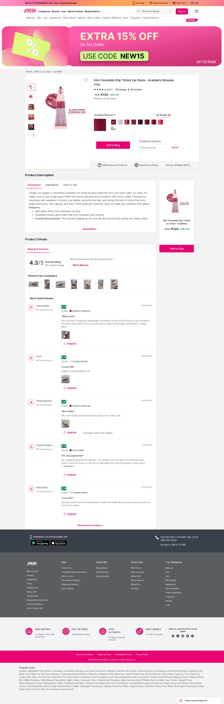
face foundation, (100, 677)
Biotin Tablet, (72, 686)
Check (174, 147)
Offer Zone (136, 568)
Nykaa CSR (32, 592)
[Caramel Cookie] (133, 122)
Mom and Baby (172, 588)
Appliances (171, 584)
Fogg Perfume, (136, 686)
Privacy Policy (142, 654)
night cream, (73, 680)
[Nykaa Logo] (30, 10)
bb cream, (132, 671)
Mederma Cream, (34, 683)
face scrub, (171, 680)
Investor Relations (35, 604)
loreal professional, (134, 674)
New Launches (137, 572)
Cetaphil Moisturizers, (140, 683)
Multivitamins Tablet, (53, 683)
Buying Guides (102, 576)
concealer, (57, 671)
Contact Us (66, 568)
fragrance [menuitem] (135, 17)
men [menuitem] (125, 17)
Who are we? (32, 571)
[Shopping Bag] (196, 11)
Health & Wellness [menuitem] (112, 17)
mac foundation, (141, 677)
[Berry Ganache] (140, 122)
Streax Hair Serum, (180, 683)
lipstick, (23, 671)
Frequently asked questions (74, 572)
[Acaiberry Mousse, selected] (113, 122)
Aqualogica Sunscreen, (91, 686)
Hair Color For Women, (117, 683)
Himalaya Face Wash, (74, 683)
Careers (30, 575)
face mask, (69, 671)
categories (44, 11)
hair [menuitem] (45, 17)
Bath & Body (171, 580)
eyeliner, (193, 671)
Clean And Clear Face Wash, (159, 686)
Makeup (169, 568)
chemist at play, (106, 674)
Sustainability (33, 596)
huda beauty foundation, (53, 680)
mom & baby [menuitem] (93, 17)
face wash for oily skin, (37, 674)
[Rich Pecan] (126, 122)
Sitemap (134, 588)
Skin (37, 71)
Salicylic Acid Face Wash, (116, 686)
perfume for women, (105, 671)
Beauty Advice (92, 11)
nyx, (94, 680)
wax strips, (32, 677)
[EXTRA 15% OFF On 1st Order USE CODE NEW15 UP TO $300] (112, 46)
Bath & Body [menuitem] (69, 17)
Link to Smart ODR (35, 608)
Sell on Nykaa (67, 588)
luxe (63, 11)
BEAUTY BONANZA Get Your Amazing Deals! (51, 3)
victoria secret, (145, 671)
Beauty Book (102, 568)
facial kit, (121, 671)
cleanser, (93, 674)
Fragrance (170, 597)
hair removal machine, (120, 677)
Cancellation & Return (70, 580)
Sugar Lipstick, (58, 686)
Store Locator (67, 576)
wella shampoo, (32, 680)
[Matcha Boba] (113, 128)
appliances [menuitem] (55, 17)
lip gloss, (89, 671)
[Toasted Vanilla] (120, 122)
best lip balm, (158, 680)
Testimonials (32, 588)
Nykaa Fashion (75, 11)
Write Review (81, 265)
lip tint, (185, 674)
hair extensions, (153, 674)
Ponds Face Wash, (160, 683)
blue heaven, (128, 680)
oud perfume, (165, 677)
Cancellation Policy (123, 654)
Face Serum (68, 689)
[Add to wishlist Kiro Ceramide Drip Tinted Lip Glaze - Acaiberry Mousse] (86, 80)
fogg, (177, 674)
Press (29, 583)
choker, (154, 677)
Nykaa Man (136, 576)
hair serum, (45, 671)
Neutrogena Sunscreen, (186, 686)
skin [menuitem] (39, 17)
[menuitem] (191, 20)
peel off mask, (142, 680)
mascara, (119, 674)
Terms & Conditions (85, 654)
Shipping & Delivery (70, 584)
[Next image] (33, 135)
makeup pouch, (181, 677)
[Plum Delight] (153, 122)
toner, (63, 674)
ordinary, (55, 674)
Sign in (181, 11)
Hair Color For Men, (36, 689)
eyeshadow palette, (78, 674)
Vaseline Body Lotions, (38, 686)
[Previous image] (29, 135)
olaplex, (193, 677)
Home (29, 71)
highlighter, (33, 671)
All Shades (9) (163, 115)
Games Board (102, 572)
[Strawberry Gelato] (160, 122)
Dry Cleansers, (53, 689)
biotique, (79, 671)
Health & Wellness (173, 592)
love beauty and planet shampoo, (171, 671)
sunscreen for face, (61, 677)
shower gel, (44, 677)
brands (55, 11)
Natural (169, 601)
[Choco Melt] (147, 122)
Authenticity (32, 579)
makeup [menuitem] (30, 17)
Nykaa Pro (135, 584)
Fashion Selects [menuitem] (150, 17)
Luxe (168, 605)
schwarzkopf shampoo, (109, 680)
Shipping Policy (104, 654)
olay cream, (168, 674)
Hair (167, 576)
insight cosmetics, (82, 677)
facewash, (85, 680)
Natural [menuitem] (81, 17)
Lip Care (46, 71)
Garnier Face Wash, (95, 683)
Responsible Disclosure (37, 600)
